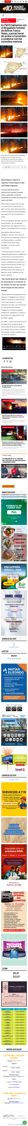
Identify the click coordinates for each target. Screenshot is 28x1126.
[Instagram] (20, 1)
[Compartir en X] (7, 361)
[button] (3, 1)
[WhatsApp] (12, 1)
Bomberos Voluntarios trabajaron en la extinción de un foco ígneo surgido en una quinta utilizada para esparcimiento (13, 443)
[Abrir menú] (3, 15)
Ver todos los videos (8, 486)
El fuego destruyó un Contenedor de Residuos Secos (12, 386)
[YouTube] (26, 1)
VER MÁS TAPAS (14, 647)
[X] (15, 1)
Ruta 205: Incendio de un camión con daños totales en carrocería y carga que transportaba (13, 417)
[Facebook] (18, 1)
